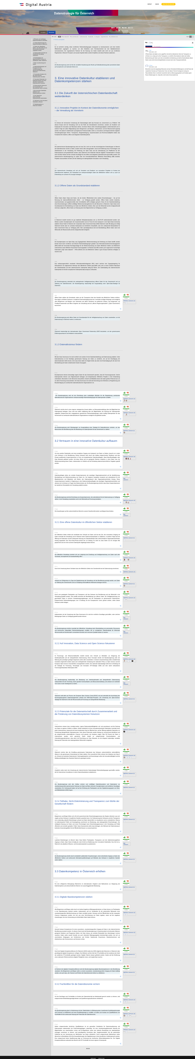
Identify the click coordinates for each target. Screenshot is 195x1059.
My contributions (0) (113, 36)
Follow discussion (122, 31)
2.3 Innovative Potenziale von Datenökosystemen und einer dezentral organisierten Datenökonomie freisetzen (39, 81)
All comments (148, 46)
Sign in (157, 4)
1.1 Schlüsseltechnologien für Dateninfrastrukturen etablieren (40, 43)
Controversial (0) (83, 36)
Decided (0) (90, 36)
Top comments (157, 46)
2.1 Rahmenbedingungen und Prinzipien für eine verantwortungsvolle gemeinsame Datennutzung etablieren (39, 69)
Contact (149, 4)
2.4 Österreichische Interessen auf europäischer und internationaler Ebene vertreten (40, 87)
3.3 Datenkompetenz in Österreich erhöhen (38, 105)
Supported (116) (104, 36)
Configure (120, 56)
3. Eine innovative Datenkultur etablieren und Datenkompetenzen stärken (39, 92)
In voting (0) (96, 36)
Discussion (51, 32)
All (59, 36)
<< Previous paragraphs (58, 39)
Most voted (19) (65, 36)
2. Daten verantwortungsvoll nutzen (39, 63)
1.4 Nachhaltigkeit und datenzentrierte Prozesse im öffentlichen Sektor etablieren (40, 59)
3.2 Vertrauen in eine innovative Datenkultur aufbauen (40, 101)
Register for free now (168, 4)
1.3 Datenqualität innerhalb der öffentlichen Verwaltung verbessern (40, 54)
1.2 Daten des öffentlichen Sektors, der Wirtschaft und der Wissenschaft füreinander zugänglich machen (40, 48)
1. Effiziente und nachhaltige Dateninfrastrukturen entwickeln (40, 39)
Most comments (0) (74, 36)
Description (43, 32)
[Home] (35, 5)
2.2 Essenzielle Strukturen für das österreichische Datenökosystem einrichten (39, 75)
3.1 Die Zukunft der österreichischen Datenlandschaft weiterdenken (40, 97)
